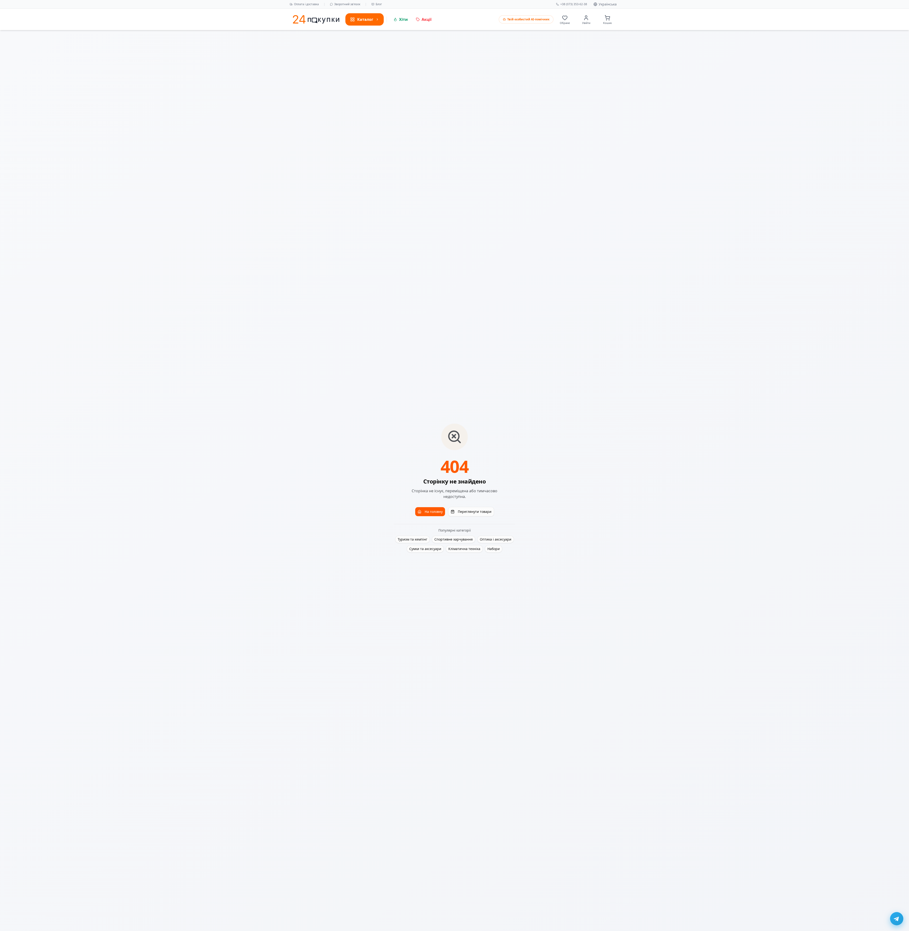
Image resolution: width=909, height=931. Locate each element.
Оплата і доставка (306, 4)
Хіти (403, 19)
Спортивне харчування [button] (453, 539)
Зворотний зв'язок (347, 4)
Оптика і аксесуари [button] (495, 539)
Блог (379, 4)
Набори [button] (493, 548)
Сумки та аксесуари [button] (425, 548)
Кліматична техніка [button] (464, 548)
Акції (427, 19)
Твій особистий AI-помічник (528, 19)
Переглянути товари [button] (474, 511)
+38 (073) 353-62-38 (573, 4)
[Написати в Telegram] (896, 918)
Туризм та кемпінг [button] (412, 539)
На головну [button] (434, 511)
